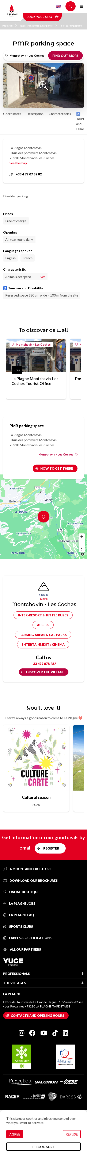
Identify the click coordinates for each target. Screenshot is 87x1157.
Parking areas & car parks (43, 635)
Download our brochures (33, 880)
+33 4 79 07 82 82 (29, 174)
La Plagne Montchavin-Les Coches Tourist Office (34, 381)
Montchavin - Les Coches (33, 344)
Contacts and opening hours (37, 1015)
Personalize (43, 1147)
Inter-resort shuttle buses (43, 615)
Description (35, 114)
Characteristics (60, 114)
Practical (7, 25)
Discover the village (45, 672)
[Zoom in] (82, 536)
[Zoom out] (82, 543)
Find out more (65, 55)
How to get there (56, 468)
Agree (14, 1134)
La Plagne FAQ (21, 915)
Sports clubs (20, 926)
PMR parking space (71, 25)
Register (51, 848)
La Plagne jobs (21, 903)
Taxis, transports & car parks (36, 25)
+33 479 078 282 (43, 664)
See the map (18, 163)
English (58, 6)
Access (43, 625)
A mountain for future (30, 869)
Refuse (72, 1134)
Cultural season (36, 797)
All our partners (25, 949)
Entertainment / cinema (43, 644)
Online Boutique (23, 892)
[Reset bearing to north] (82, 549)
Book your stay (39, 17)
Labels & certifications (30, 938)
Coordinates (12, 114)
